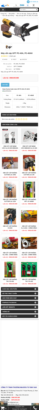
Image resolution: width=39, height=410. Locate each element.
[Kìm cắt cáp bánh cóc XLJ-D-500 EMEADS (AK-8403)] (10, 136)
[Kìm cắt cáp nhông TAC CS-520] (10, 270)
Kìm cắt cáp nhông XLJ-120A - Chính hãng (29, 227)
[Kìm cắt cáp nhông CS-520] (10, 216)
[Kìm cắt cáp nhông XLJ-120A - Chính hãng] (29, 216)
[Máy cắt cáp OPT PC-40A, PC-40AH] (19, 31)
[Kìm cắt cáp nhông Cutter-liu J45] (29, 163)
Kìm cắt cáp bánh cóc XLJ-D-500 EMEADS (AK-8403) (10, 148)
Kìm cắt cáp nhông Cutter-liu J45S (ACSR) (10, 174)
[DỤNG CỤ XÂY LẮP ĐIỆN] (35, 405)
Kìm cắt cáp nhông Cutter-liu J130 (10, 200)
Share (5, 59)
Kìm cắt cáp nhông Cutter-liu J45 (29, 173)
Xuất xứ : (9, 66)
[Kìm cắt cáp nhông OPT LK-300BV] (29, 190)
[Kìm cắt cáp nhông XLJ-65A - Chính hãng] (29, 243)
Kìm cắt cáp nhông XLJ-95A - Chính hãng (10, 253)
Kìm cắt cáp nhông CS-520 (10, 227)
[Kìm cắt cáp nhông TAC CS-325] (29, 270)
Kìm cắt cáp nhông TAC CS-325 (29, 280)
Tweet (14, 59)
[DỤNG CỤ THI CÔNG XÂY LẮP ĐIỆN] (4, 404)
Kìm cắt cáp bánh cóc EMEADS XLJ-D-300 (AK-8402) (29, 148)
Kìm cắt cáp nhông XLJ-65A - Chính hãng (29, 253)
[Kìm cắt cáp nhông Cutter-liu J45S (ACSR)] (10, 163)
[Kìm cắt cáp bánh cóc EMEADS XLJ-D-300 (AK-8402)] (29, 136)
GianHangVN (23, 409)
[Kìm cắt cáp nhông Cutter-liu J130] (10, 190)
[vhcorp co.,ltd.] (19, 7)
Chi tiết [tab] (5, 85)
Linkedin (24, 59)
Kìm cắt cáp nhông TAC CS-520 (10, 280)
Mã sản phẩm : (7, 64)
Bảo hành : (9, 69)
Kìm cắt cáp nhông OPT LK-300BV (29, 200)
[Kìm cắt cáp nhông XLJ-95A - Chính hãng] (10, 243)
